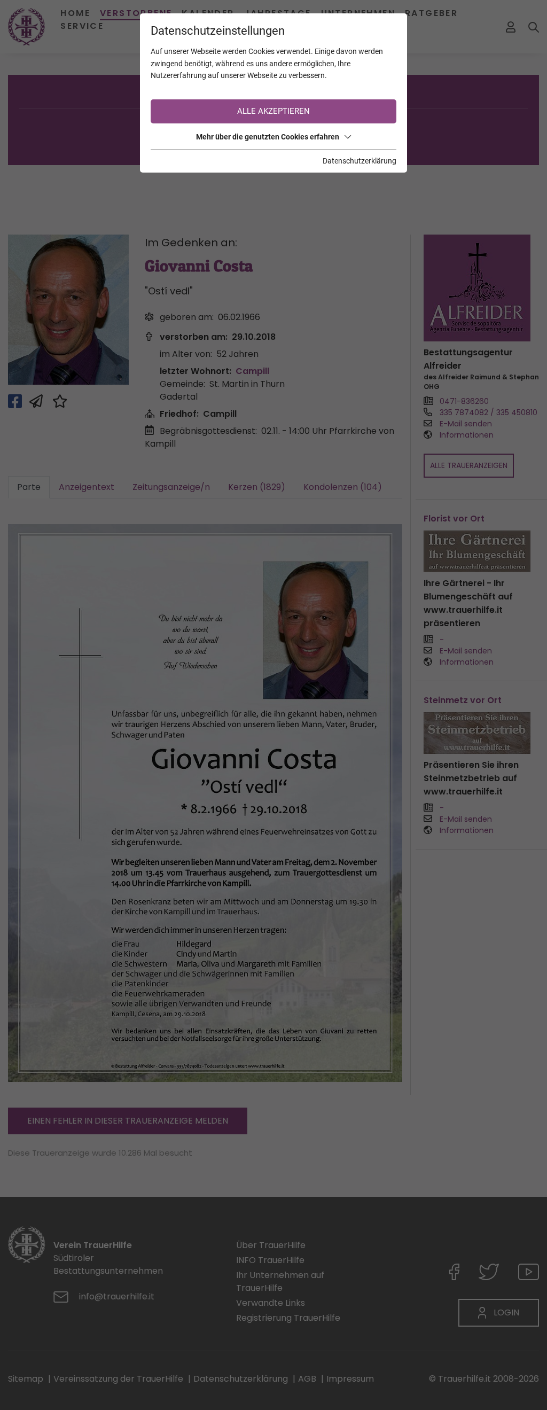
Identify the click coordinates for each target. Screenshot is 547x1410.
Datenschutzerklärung (359, 161)
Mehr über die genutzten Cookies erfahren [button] (267, 137)
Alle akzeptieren (273, 111)
